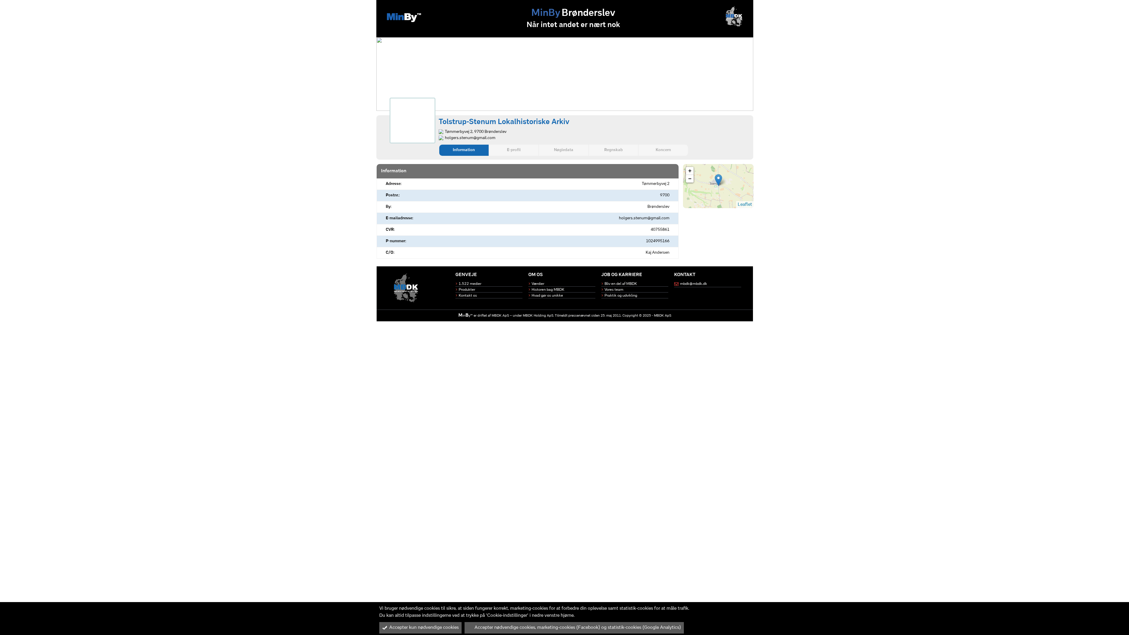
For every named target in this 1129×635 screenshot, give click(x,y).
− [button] (690, 179)
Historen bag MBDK (548, 290)
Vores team (613, 290)
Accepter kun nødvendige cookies (424, 627)
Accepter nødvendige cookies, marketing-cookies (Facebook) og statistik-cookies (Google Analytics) (578, 627)
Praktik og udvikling (620, 296)
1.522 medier (470, 284)
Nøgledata (563, 150)
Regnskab (613, 150)
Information (464, 150)
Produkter (467, 290)
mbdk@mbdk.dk (693, 284)
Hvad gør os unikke (547, 296)
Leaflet (745, 204)
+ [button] (690, 171)
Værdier (538, 284)
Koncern (663, 150)
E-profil (514, 150)
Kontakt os (468, 296)
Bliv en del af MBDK (620, 284)
